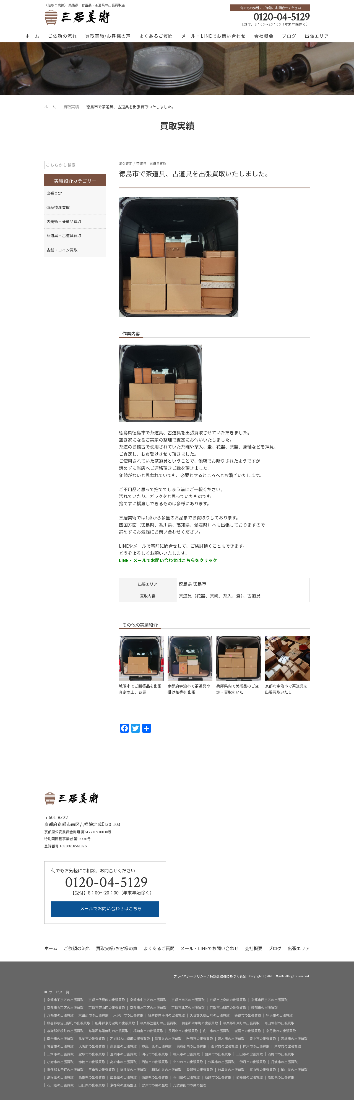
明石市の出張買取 (155, 1054)
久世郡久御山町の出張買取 (210, 1015)
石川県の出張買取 (60, 1085)
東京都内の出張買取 (191, 1046)
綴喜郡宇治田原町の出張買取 (68, 1023)
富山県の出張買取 (262, 1069)
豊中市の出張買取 (262, 1038)
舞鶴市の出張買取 (248, 1015)
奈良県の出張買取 (123, 1046)
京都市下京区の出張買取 (65, 999)
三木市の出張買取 (60, 1054)
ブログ (289, 35)
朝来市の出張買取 (186, 1054)
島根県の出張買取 (60, 1077)
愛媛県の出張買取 (249, 1077)
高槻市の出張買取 (294, 1038)
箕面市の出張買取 (60, 1046)
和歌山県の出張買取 (166, 1069)
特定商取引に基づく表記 (228, 976)
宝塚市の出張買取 (92, 1054)
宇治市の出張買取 (279, 1015)
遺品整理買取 (58, 207)
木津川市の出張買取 (128, 1015)
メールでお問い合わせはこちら (110, 908)
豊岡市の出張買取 (123, 1054)
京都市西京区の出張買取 (269, 999)
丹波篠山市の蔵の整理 (189, 1085)
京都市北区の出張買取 (188, 1007)
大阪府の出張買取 (92, 1046)
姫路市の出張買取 (218, 1077)
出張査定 (125, 163)
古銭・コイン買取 (61, 250)
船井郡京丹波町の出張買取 (115, 1023)
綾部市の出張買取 (264, 1007)
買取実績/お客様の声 (108, 35)
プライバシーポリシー (190, 976)
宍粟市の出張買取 (221, 1061)
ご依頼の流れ (62, 35)
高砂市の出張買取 (123, 1061)
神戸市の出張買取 (256, 1046)
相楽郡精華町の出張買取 (199, 1023)
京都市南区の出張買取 (188, 999)
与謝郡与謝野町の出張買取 (108, 1030)
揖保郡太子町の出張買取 (65, 1069)
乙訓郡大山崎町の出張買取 (130, 1038)
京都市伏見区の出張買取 (106, 999)
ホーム (32, 35)
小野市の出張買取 (60, 1061)
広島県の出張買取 (123, 1077)
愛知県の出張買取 (199, 1069)
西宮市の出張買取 (224, 1046)
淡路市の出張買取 (281, 1054)
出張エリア (317, 35)
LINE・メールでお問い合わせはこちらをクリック (168, 560)
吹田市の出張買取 (199, 1038)
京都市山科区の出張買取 (228, 1007)
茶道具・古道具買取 (151, 163)
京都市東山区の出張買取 (106, 1007)
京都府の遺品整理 (123, 1085)
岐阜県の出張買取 (231, 1069)
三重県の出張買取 (101, 1069)
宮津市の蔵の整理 (155, 1085)
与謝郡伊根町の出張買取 (65, 1030)
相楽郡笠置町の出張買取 (158, 1023)
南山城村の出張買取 (279, 1023)
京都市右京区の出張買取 (65, 1007)
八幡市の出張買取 (60, 1015)
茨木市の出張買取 (231, 1038)
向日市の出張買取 (216, 1030)
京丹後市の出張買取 (281, 1030)
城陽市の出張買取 (248, 1030)
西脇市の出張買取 (155, 1061)
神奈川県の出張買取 (156, 1046)
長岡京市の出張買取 (183, 1030)
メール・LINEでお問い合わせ (213, 35)
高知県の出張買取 (281, 1077)
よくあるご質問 (156, 35)
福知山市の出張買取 (148, 1030)
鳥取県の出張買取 (92, 1077)
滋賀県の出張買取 (168, 1038)
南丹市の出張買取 (60, 1038)
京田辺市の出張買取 (93, 1015)
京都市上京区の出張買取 (228, 999)
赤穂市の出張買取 (92, 1061)
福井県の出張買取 (133, 1069)
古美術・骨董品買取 (63, 221)
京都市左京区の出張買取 (148, 1007)
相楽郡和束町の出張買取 (241, 1023)
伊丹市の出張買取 (253, 1061)
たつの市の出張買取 (188, 1061)
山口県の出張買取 (92, 1085)
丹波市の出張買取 (284, 1061)
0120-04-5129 (282, 16)
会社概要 (264, 35)
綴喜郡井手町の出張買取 (166, 1015)
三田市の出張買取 (249, 1054)
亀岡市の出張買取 (92, 1038)
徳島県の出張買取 (155, 1077)
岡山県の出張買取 (294, 1069)
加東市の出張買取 (218, 1054)
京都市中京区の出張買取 (148, 999)
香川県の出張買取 (186, 1077)
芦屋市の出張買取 (287, 1046)
